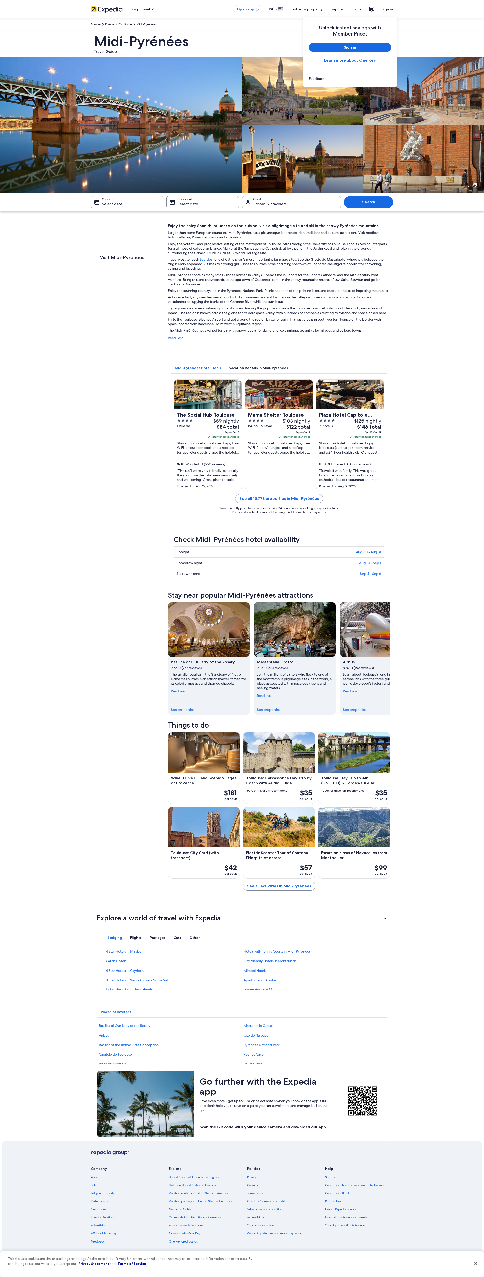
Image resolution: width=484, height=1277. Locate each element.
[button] (242, 918)
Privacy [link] (252, 1177)
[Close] (475, 1263)
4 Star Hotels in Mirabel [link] (124, 951)
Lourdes (206, 259)
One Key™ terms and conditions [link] (268, 1201)
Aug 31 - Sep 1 (370, 563)
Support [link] (331, 1177)
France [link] (109, 24)
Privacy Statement (93, 1264)
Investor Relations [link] (103, 1217)
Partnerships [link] (99, 1201)
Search (368, 202)
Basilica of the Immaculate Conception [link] (129, 1045)
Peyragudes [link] (253, 1064)
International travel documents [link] (346, 1217)
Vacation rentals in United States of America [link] (198, 1193)
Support (338, 9)
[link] (350, 78)
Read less (178, 691)
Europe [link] (96, 24)
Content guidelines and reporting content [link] (275, 1233)
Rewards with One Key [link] (184, 1233)
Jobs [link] (94, 1185)
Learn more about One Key (350, 60)
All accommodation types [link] (186, 1225)
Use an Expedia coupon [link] (341, 1209)
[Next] (390, 658)
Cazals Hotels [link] (116, 961)
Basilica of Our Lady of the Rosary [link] (124, 1025)
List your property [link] (103, 1193)
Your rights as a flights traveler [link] (345, 1225)
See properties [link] (182, 709)
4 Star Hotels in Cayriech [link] (125, 970)
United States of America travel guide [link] (194, 1177)
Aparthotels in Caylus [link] (260, 980)
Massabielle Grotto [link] (258, 1025)
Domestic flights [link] (180, 1209)
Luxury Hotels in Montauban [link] (265, 989)
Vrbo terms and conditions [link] (265, 1209)
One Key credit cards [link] (183, 1241)
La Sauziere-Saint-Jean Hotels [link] (129, 989)
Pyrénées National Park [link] (262, 1045)
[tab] (198, 367)
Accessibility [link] (255, 1217)
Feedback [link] (97, 1241)
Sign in (387, 9)
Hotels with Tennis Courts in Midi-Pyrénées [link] (277, 951)
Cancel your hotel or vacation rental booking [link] (355, 1185)
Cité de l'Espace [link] (256, 1035)
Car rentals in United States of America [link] (195, 1217)
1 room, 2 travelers (270, 204)
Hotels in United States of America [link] (192, 1185)
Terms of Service (132, 1264)
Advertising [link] (98, 1225)
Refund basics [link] (334, 1201)
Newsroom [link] (98, 1209)
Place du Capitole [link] (112, 1064)
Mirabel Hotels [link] (255, 970)
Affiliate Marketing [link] (103, 1233)
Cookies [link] (252, 1185)
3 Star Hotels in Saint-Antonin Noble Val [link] (137, 980)
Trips (357, 9)
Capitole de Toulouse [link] (115, 1054)
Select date (112, 204)
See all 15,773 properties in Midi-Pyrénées (279, 498)
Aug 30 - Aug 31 (368, 552)
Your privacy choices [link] (261, 1225)
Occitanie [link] (125, 24)
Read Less (175, 338)
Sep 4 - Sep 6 (370, 573)
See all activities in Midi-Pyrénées (279, 886)
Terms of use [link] (255, 1193)
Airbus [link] (104, 1035)
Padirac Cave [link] (254, 1054)
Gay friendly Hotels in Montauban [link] (270, 961)
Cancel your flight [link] (337, 1193)
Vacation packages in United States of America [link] (200, 1201)
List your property (307, 9)
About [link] (95, 1177)
